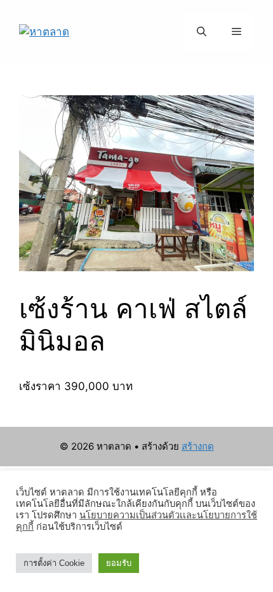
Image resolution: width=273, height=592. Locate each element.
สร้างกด (198, 446)
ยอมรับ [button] (118, 563)
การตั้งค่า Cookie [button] (53, 563)
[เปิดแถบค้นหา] (201, 32)
